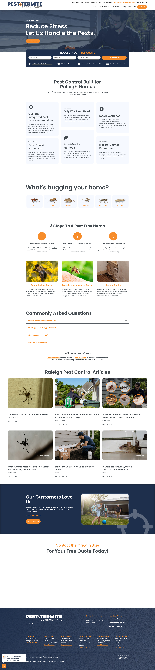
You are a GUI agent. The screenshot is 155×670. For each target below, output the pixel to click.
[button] (94, 7)
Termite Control (115, 626)
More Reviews (31, 521)
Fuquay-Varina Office (68, 636)
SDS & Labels (85, 3)
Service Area (132, 7)
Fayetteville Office (103, 636)
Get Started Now (114, 58)
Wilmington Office (85, 636)
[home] (25, 5)
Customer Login (108, 3)
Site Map (61, 661)
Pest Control (104, 7)
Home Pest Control (117, 622)
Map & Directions (31, 643)
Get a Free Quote (32, 41)
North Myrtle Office (121, 636)
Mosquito (70, 289)
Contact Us (142, 7)
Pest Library (75, 3)
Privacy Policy (42, 661)
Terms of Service (53, 661)
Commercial (115, 7)
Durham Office (48, 636)
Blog (124, 7)
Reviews (92, 3)
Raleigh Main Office (32, 636)
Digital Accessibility (31, 661)
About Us (93, 7)
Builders (98, 3)
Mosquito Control (116, 619)
